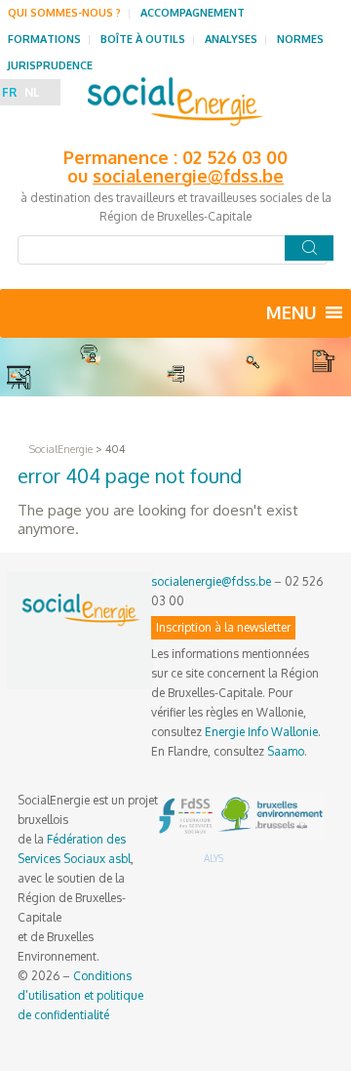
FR (9, 92)
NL (31, 92)
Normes (300, 39)
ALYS (213, 858)
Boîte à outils (142, 39)
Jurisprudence (50, 65)
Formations (44, 39)
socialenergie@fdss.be (188, 175)
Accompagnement (192, 13)
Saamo (285, 751)
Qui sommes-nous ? (64, 13)
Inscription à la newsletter (223, 627)
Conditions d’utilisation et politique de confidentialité (80, 995)
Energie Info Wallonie (261, 731)
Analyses (231, 39)
